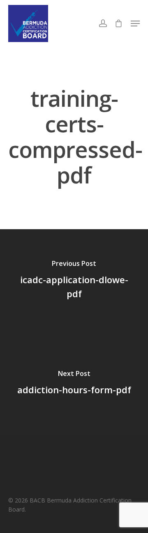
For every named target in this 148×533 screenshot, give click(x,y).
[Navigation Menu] (135, 23)
